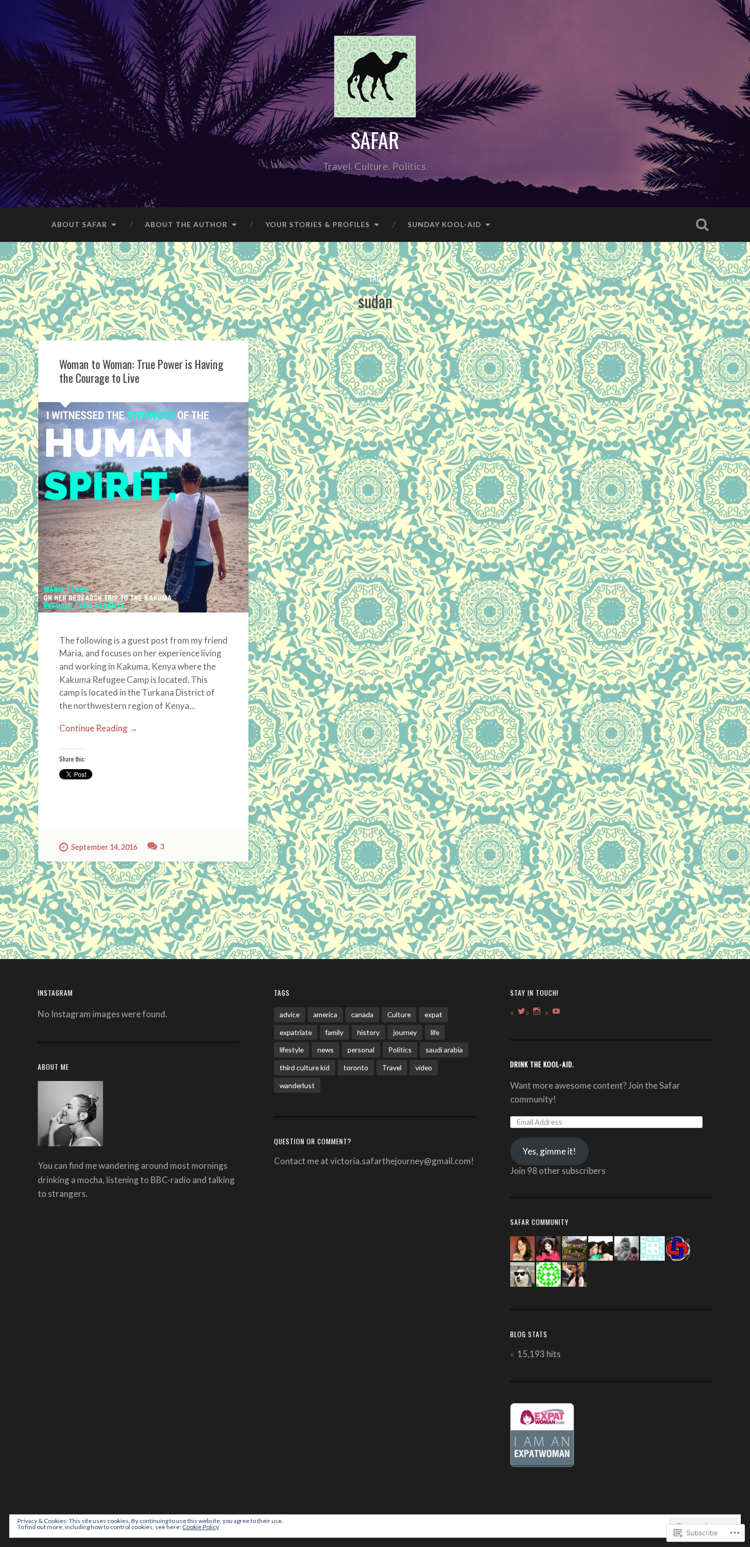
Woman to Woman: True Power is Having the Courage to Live (141, 370)
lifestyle (292, 1049)
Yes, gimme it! (549, 1151)
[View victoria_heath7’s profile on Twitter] (521, 1011)
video (423, 1067)
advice (289, 1014)
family (334, 1032)
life (435, 1032)
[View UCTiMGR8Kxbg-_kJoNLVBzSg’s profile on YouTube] (556, 1011)
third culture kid (305, 1067)
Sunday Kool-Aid (444, 224)
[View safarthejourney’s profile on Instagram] (537, 1011)
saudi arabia (444, 1049)
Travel (392, 1067)
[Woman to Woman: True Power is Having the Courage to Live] (143, 507)
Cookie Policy (200, 1527)
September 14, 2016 (104, 847)
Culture (399, 1014)
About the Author (186, 224)
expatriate (296, 1032)
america (325, 1014)
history (368, 1032)
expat (433, 1014)
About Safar (79, 224)
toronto (355, 1067)
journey (405, 1032)
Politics (400, 1049)
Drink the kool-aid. (542, 1064)
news (325, 1049)
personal (360, 1049)
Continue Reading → (98, 728)
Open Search (702, 224)
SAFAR (375, 140)
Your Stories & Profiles (317, 224)
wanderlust (297, 1085)
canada (362, 1014)
